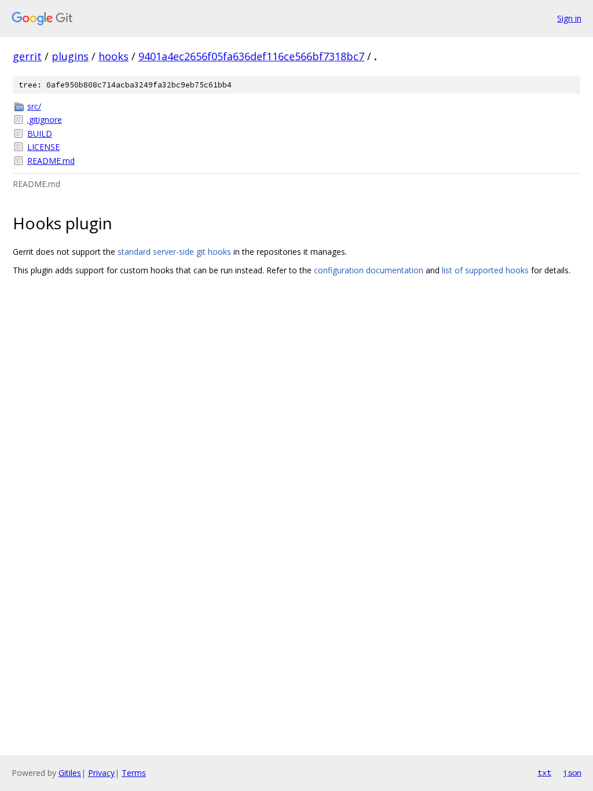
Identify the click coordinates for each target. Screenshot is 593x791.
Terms (134, 772)
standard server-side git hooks (174, 251)
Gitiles (69, 772)
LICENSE (43, 146)
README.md (51, 160)
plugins (70, 56)
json (572, 772)
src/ (34, 106)
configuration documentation (368, 270)
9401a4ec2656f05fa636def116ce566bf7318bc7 (251, 56)
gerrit (27, 56)
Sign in (569, 18)
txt (544, 772)
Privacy (101, 772)
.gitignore (44, 119)
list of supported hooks (485, 270)
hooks (113, 56)
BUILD (39, 133)
